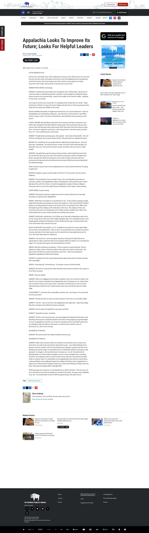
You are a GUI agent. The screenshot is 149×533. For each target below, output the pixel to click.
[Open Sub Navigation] (27, 18)
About (71, 18)
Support (80, 18)
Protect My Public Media (109, 498)
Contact (60, 498)
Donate (123, 4)
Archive (105, 502)
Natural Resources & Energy (118, 102)
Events (89, 18)
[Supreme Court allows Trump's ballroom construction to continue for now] (106, 83)
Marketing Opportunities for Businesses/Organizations (88, 494)
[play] (23, 13)
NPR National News (34, 380)
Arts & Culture (52, 18)
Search (98, 18)
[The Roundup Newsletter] (113, 56)
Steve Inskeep (32, 54)
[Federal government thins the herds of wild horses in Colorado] (28, 436)
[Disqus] (74, 465)
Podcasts (32, 18)
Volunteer (111, 4)
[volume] (28, 12)
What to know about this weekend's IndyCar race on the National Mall (113, 421)
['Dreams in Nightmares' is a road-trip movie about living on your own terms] (106, 121)
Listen (23, 18)
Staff (82, 499)
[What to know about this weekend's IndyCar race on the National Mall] (97, 421)
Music (63, 18)
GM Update (2, 31)
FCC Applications (108, 494)
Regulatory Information (87, 502)
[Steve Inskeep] (27, 398)
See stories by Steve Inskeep (42, 399)
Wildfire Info (2, 44)
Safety (105, 18)
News (42, 18)
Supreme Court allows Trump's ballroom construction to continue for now (45, 421)
